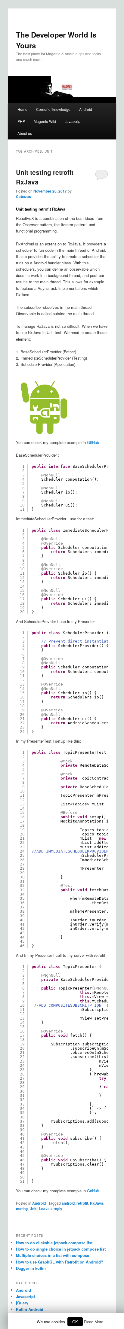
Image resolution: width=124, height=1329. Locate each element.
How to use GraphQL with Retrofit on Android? (59, 1262)
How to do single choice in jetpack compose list (61, 1249)
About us (24, 133)
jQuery (22, 1303)
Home (22, 109)
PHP (21, 121)
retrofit (82, 1203)
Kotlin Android (29, 1309)
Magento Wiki (45, 121)
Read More (93, 1321)
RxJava (96, 1203)
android (68, 1203)
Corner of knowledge (53, 109)
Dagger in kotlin (31, 1268)
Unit (32, 1208)
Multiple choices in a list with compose (52, 1255)
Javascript (73, 121)
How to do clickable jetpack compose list (54, 1242)
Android (85, 109)
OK (75, 1321)
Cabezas (23, 196)
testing (22, 1208)
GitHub (93, 442)
